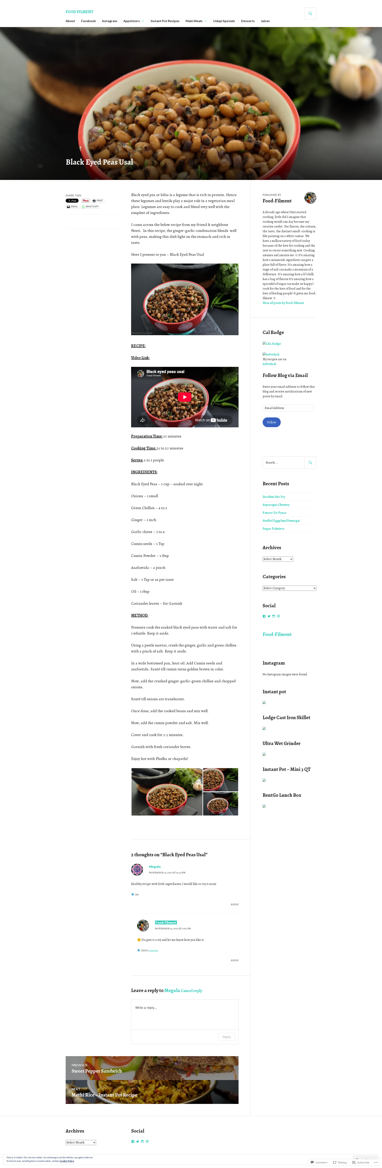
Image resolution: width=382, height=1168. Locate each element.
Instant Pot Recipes (165, 21)
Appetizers (131, 21)
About (70, 21)
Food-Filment (79, 12)
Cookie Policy (66, 1161)
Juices (265, 21)
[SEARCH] (310, 13)
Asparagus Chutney (276, 505)
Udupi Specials (224, 21)
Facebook (88, 21)
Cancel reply (191, 990)
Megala (155, 866)
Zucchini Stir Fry (274, 497)
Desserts (248, 21)
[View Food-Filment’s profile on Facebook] (264, 616)
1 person (153, 950)
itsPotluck (269, 364)
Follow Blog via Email (285, 375)
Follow (271, 422)
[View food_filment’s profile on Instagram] (273, 616)
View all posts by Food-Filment (283, 303)
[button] (167, 792)
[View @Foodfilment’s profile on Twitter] (269, 616)
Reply (235, 904)
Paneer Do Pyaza (274, 513)
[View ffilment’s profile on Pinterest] (278, 616)
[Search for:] (289, 462)
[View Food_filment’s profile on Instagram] (142, 1141)
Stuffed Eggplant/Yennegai (281, 521)
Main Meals (194, 21)
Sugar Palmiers (273, 528)
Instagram (109, 21)
